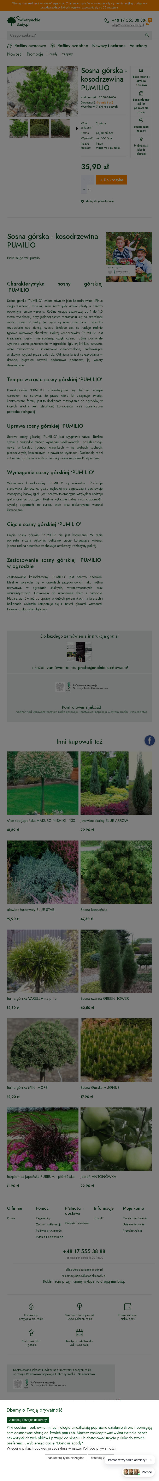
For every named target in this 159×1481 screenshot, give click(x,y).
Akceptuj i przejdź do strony (28, 1419)
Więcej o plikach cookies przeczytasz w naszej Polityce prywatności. (62, 1448)
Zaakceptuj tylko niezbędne (66, 1458)
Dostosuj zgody (101, 1458)
